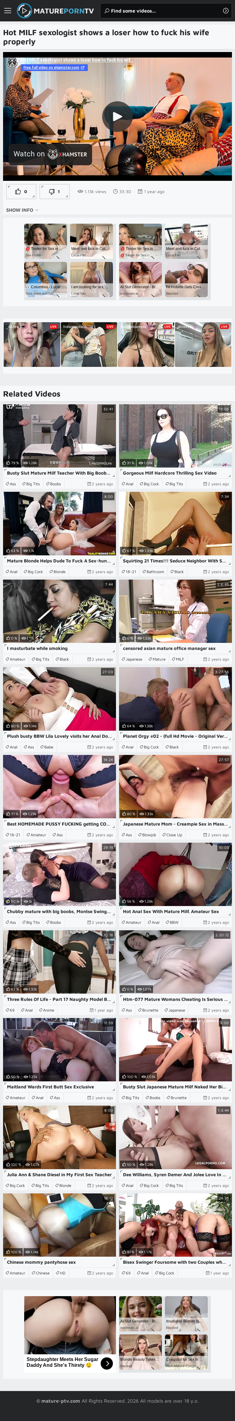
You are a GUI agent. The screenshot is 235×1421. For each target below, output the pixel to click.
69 (12, 1010)
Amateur (17, 659)
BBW (174, 922)
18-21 (131, 571)
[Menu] (7, 10)
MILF (180, 659)
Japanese (134, 659)
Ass (13, 483)
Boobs (55, 483)
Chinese (43, 1272)
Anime (48, 1010)
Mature (159, 659)
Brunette (150, 1010)
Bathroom (155, 571)
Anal (129, 483)
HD (62, 1272)
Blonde (59, 571)
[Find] (225, 10)
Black (179, 571)
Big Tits (33, 483)
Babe (48, 746)
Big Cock (151, 483)
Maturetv (64, 10)
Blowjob (149, 834)
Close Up (174, 834)
